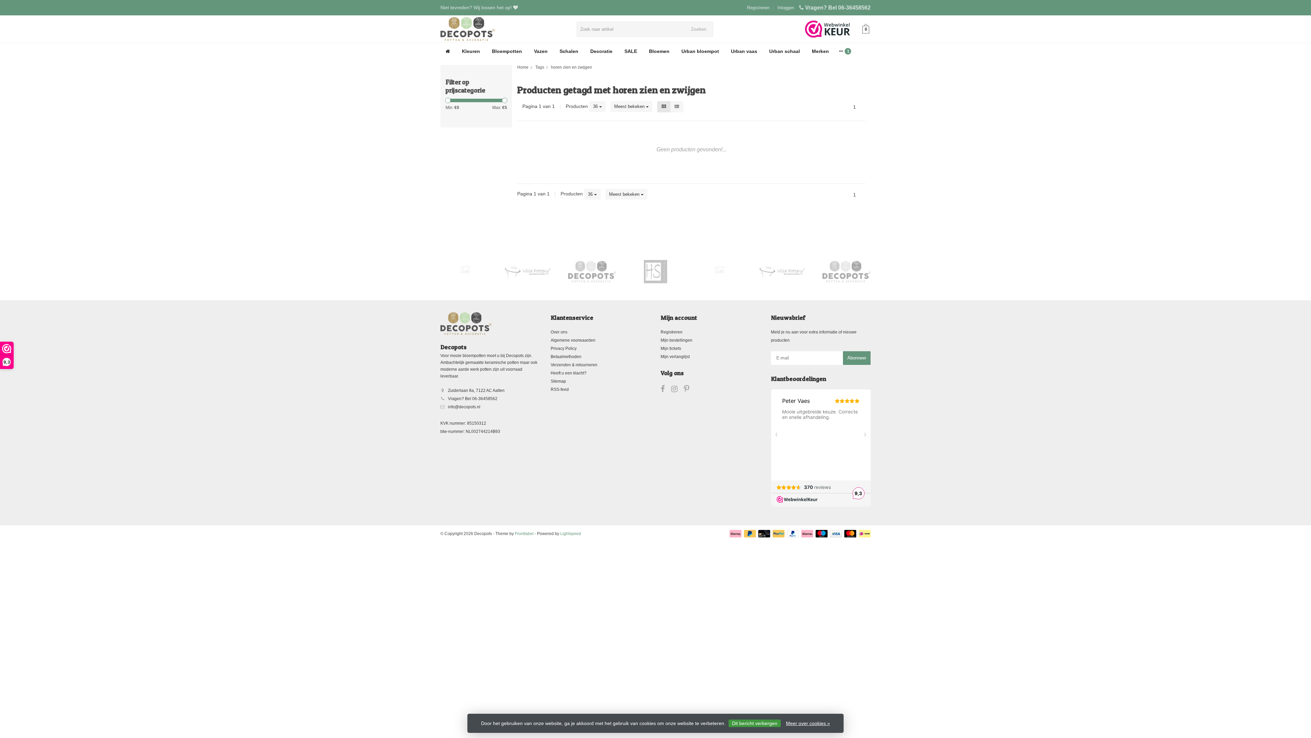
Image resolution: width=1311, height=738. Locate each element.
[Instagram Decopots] (677, 390)
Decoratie (601, 51)
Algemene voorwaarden (573, 340)
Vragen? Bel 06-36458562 (838, 8)
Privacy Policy (564, 348)
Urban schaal (784, 51)
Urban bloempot (700, 51)
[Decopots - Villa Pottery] (592, 271)
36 (596, 106)
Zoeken (698, 29)
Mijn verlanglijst (675, 356)
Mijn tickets (671, 348)
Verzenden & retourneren (574, 365)
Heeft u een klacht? (569, 373)
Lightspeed (570, 533)
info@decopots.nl (464, 407)
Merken (820, 51)
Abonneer (856, 357)
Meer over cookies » (808, 723)
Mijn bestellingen (676, 340)
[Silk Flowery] (465, 269)
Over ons (559, 332)
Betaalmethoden (566, 356)
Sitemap (558, 381)
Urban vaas (744, 51)
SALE (630, 51)
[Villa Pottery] (528, 271)
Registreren (758, 7)
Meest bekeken (630, 106)
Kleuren (471, 51)
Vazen (541, 51)
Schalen (569, 51)
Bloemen (659, 51)
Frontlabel (524, 533)
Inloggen (785, 7)
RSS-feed (560, 389)
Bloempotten (507, 51)
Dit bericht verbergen (754, 723)
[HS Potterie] (656, 271)
